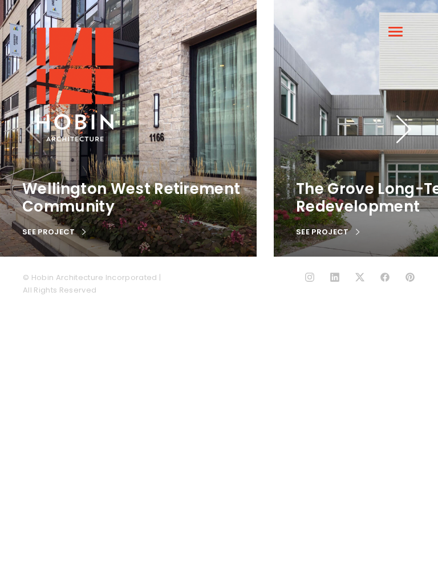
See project (49, 231)
